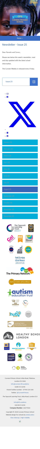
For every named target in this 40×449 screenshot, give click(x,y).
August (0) (7, 189)
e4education (30, 415)
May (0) (7, 169)
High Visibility (25, 418)
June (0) (7, 176)
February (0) (8, 149)
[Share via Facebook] (7, 97)
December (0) (9, 216)
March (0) (7, 156)
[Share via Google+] (7, 133)
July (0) (6, 183)
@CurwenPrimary (23, 393)
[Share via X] (22, 130)
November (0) (9, 209)
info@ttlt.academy (20, 402)
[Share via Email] (7, 94)
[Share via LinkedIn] (7, 136)
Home (19, 38)
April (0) (7, 162)
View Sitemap (14, 418)
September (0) (9, 196)
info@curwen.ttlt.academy (20, 384)
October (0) (8, 203)
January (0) (8, 142)
